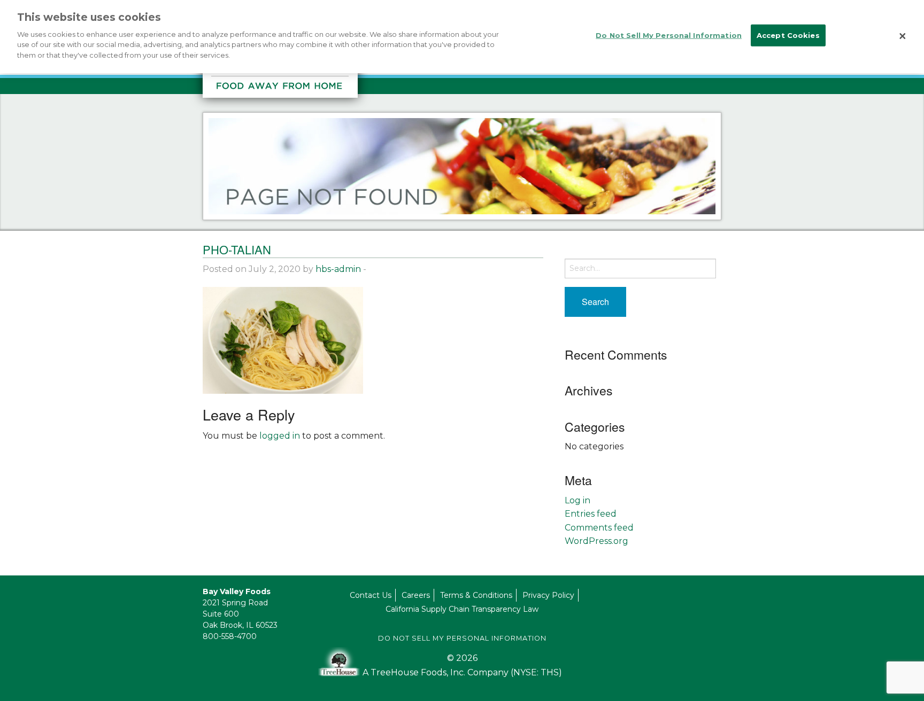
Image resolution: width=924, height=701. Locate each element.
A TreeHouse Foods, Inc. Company (437, 672)
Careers (416, 595)
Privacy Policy (548, 595)
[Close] (902, 36)
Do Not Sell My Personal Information (462, 638)
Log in (577, 500)
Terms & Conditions (476, 595)
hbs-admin (338, 269)
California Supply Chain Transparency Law (462, 609)
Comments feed (599, 528)
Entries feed (591, 514)
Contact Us (370, 595)
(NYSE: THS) (536, 672)
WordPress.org (596, 541)
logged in (279, 436)
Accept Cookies (788, 35)
